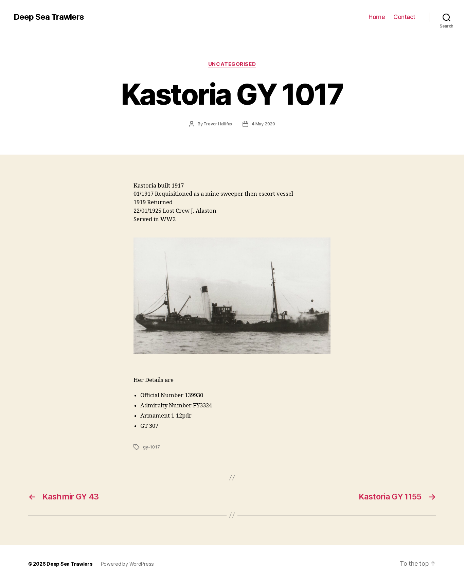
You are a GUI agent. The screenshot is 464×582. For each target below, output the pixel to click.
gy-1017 (151, 446)
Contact (404, 16)
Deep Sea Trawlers (49, 17)
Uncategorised (232, 64)
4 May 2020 (263, 123)
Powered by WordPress (127, 564)
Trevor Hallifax (217, 123)
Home (377, 16)
